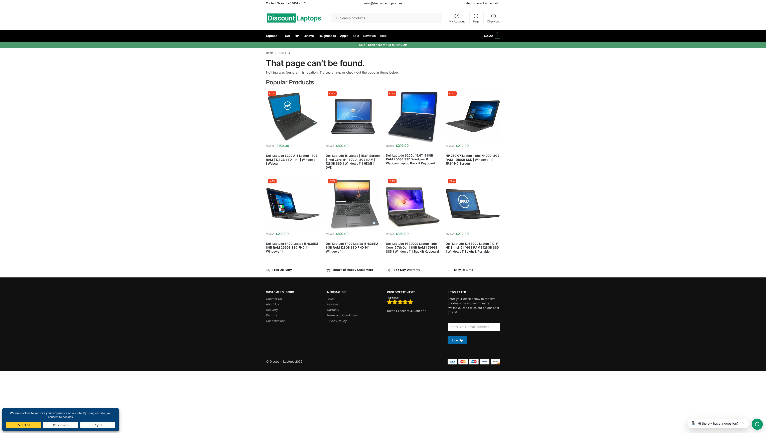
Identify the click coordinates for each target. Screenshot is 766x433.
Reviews (332, 304)
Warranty (332, 310)
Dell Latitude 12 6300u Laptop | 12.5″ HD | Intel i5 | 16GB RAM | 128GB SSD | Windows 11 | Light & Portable (472, 247)
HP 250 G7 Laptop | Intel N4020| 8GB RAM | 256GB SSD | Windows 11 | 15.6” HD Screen (472, 159)
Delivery (272, 310)
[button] (492, 36)
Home (270, 53)
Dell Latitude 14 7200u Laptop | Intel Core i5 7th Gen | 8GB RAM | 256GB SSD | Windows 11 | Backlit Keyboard (412, 247)
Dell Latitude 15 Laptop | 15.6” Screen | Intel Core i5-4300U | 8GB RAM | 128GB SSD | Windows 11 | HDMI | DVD (353, 161)
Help (476, 21)
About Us (272, 304)
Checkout (493, 21)
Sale (362, 45)
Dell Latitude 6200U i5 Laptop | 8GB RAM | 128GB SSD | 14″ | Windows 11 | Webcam (292, 159)
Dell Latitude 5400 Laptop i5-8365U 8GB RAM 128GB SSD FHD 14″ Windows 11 (352, 247)
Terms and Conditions (342, 315)
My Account (457, 21)
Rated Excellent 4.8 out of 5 (482, 3)
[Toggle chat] (757, 424)
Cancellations (275, 321)
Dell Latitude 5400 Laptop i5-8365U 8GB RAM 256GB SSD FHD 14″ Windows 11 (292, 247)
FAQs (330, 299)
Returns (271, 315)
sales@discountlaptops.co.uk (383, 3)
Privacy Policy (336, 321)
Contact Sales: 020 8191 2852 (286, 3)
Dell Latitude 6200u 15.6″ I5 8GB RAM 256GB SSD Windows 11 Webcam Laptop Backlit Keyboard (410, 159)
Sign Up (457, 340)
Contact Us (274, 299)
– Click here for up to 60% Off (386, 45)
